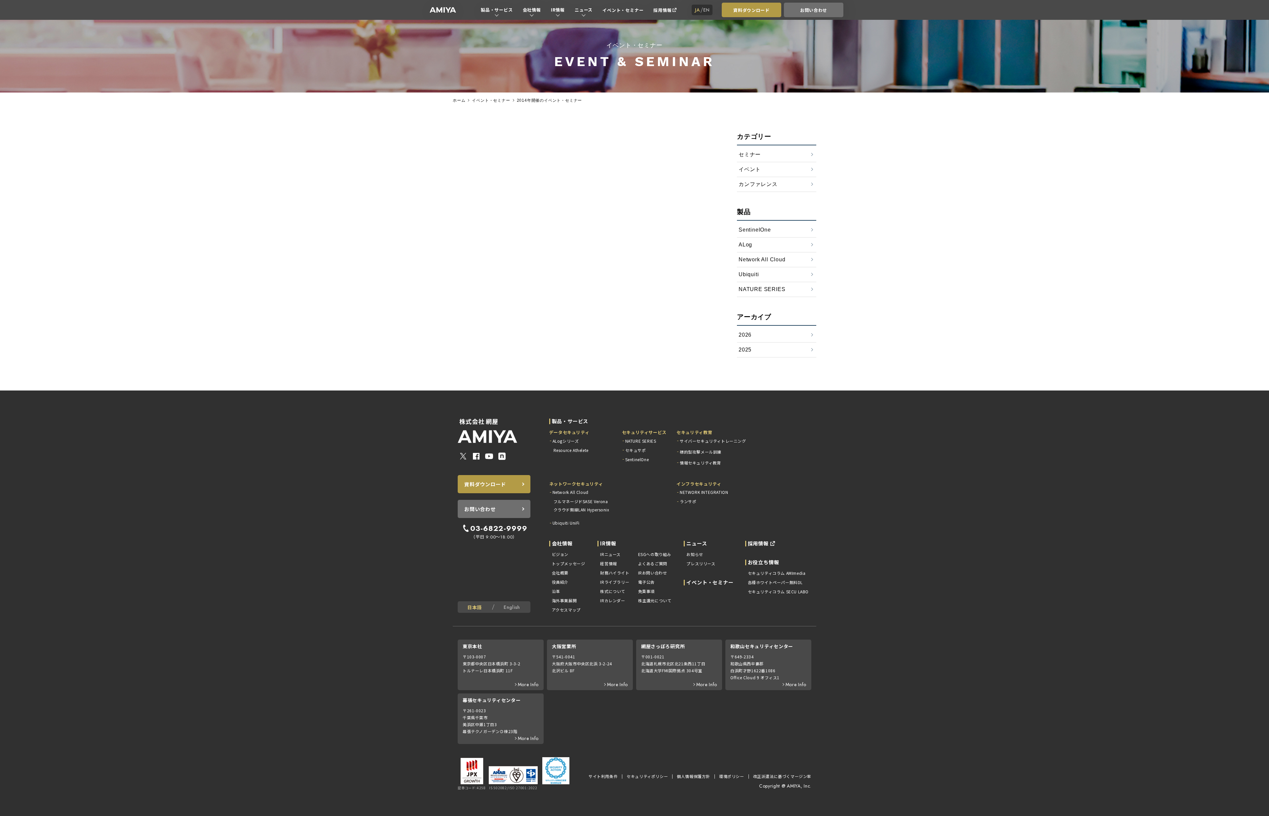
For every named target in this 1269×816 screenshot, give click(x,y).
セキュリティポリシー (647, 776)
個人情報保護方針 (693, 776)
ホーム (459, 100)
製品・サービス (497, 10)
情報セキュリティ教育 (700, 462)
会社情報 (532, 10)
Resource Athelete (571, 450)
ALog (745, 244)
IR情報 (558, 10)
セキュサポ (635, 450)
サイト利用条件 (603, 776)
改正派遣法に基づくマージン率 (782, 776)
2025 (745, 349)
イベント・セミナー (622, 10)
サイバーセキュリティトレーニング (713, 441)
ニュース (584, 10)
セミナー (750, 154)
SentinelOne (755, 230)
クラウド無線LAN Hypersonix (581, 509)
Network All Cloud (762, 259)
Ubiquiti (749, 274)
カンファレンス (758, 184)
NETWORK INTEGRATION (704, 492)
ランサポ (688, 501)
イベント (750, 169)
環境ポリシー (731, 776)
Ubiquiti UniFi (566, 523)
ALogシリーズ (566, 441)
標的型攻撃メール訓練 (700, 452)
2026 (745, 335)
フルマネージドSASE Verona (581, 501)
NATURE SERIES (762, 289)
